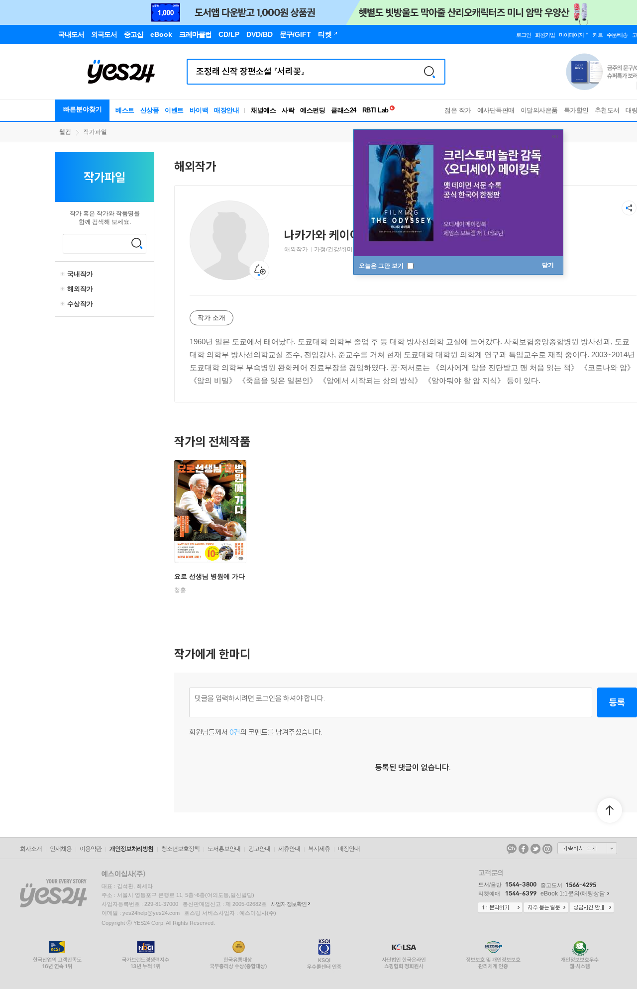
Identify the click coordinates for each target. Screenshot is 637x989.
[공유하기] (629, 208)
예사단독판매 (496, 110)
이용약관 (91, 848)
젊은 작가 (457, 110)
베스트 (124, 110)
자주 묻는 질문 (546, 907)
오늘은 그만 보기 (382, 265)
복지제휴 (319, 848)
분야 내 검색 (136, 243)
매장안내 (226, 110)
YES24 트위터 (535, 849)
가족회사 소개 (587, 848)
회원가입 (545, 35)
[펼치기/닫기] (63, 274)
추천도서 (607, 110)
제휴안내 (289, 848)
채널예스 (263, 110)
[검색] (429, 72)
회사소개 (31, 848)
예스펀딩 (312, 110)
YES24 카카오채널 (512, 849)
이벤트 (174, 110)
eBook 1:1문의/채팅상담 (572, 893)
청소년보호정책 (180, 848)
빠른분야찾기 (82, 109)
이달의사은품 (539, 110)
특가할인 (576, 110)
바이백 (199, 110)
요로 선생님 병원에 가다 (209, 576)
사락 (288, 110)
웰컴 (65, 131)
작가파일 (95, 131)
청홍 (180, 590)
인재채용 (61, 848)
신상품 (149, 110)
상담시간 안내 (592, 907)
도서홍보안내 (224, 848)
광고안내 (259, 848)
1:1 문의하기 (500, 907)
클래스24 (343, 110)
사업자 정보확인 (289, 904)
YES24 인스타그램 (547, 849)
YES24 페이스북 (524, 849)
